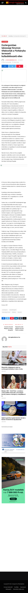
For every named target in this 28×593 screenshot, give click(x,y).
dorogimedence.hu (11, 60)
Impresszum (23, 587)
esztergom (5, 309)
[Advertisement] (14, 20)
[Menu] (3, 2)
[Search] (25, 2)
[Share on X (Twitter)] (12, 66)
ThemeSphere (21, 584)
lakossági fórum (6, 312)
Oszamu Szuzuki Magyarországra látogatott (8, 328)
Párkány (14, 312)
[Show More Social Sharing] (24, 66)
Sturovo (20, 312)
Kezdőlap (11, 36)
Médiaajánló (8, 589)
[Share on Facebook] (5, 66)
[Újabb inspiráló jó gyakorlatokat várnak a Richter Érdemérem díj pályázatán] (14, 408)
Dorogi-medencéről (8, 587)
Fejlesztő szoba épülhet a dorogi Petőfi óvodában (19, 328)
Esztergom (4, 41)
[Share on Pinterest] (19, 66)
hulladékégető (12, 309)
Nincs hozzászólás (7, 62)
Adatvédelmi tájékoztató (18, 589)
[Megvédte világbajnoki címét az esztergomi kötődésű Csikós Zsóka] (14, 358)
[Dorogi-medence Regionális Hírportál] (15, 2)
